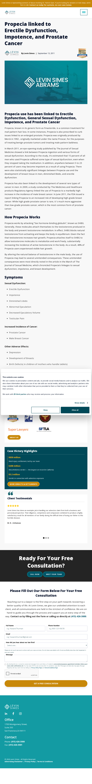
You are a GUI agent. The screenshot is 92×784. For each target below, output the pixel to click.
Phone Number (54, 626)
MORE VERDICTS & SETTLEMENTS (23, 484)
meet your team (54, 574)
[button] (83, 12)
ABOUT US (14, 437)
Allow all (75, 410)
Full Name (10, 626)
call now (34, 574)
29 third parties (20, 394)
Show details (80, 403)
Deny (46, 410)
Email (8, 634)
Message (9, 655)
